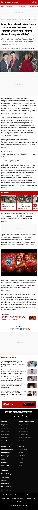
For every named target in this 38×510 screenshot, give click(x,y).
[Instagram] (26, 329)
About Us (6, 495)
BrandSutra (5, 446)
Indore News (5, 431)
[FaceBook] (21, 329)
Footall (21, 452)
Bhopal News (5, 434)
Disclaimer (30, 495)
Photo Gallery (6, 474)
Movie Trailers (23, 434)
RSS (34, 498)
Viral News (5, 483)
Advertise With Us (25, 498)
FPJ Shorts (22, 6)
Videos (3, 480)
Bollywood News (24, 425)
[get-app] (36, 2)
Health (21, 459)
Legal (3, 459)
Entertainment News (26, 421)
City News (4, 425)
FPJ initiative (5, 452)
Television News (24, 441)
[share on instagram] (22, 416)
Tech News (5, 477)
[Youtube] (29, 329)
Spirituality (5, 465)
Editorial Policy (14, 495)
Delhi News (4, 438)
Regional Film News (25, 438)
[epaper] (33, 2)
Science (4, 462)
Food (20, 465)
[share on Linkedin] (18, 416)
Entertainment (10, 20)
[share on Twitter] (14, 416)
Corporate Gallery (7, 449)
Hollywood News (24, 428)
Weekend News (6, 487)
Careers (23, 495)
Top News (4, 471)
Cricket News (23, 449)
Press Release (6, 490)
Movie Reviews (23, 431)
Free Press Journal (11, 2)
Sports (21, 446)
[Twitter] (24, 329)
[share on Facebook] (10, 416)
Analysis (4, 421)
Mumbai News (11, 6)
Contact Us (15, 498)
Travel (21, 462)
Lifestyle (22, 456)
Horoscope (5, 456)
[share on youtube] (26, 416)
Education (4, 441)
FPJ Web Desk (5, 48)
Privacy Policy (6, 498)
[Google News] (14, 329)
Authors (19, 501)
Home (3, 6)
